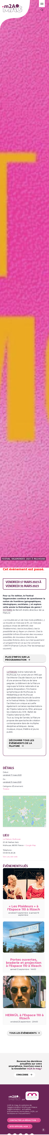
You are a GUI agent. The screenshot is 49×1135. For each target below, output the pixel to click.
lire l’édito (7, 610)
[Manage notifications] (43, 1130)
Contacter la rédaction (23, 1120)
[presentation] (23, 883)
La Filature (12, 672)
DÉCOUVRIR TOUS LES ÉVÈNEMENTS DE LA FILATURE (21, 743)
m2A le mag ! (34, 1068)
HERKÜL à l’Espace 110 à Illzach (24, 1016)
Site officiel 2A (19, 1126)
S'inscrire (22, 1074)
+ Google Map (30, 845)
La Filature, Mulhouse (12, 839)
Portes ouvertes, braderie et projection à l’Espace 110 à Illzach (23, 963)
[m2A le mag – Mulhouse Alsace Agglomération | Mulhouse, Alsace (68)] (18, 8)
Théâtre (6, 789)
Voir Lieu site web (10, 857)
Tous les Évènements (23, 1033)
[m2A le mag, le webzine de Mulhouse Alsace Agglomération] (32, 1099)
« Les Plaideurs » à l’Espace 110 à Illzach (23, 907)
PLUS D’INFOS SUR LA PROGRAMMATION (17, 658)
